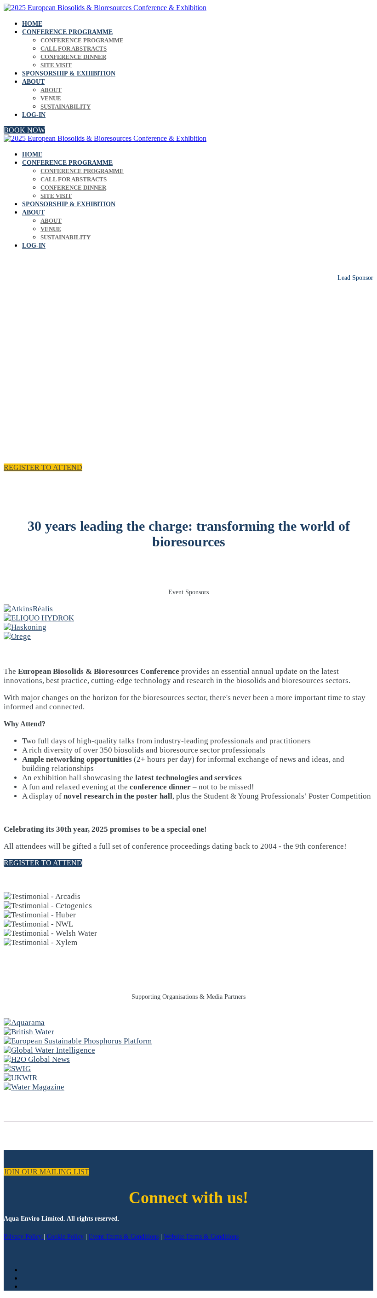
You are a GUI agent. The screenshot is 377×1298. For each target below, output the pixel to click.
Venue (50, 98)
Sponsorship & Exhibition (68, 73)
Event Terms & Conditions (124, 1236)
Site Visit (56, 65)
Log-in (34, 114)
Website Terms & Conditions (201, 1236)
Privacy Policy (24, 1236)
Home (32, 23)
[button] (24, 130)
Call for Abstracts (73, 48)
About (33, 81)
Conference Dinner (73, 56)
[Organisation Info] (24, 1022)
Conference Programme (67, 32)
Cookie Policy (65, 1236)
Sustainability (65, 106)
